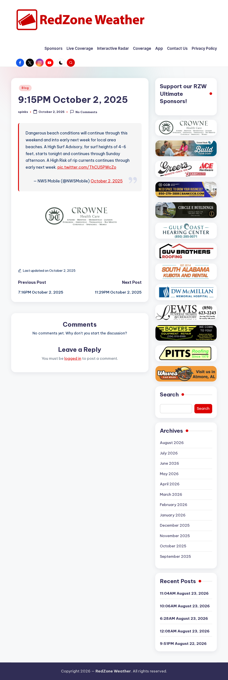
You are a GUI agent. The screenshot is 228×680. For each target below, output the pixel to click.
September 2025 (175, 556)
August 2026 (172, 442)
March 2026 (171, 494)
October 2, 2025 (107, 181)
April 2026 (169, 484)
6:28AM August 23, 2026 (184, 618)
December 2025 (175, 525)
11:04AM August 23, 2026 (184, 593)
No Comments (86, 112)
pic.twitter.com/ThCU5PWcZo (86, 167)
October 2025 (173, 546)
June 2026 (169, 463)
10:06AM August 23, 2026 (185, 606)
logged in (72, 358)
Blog (25, 88)
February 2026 (173, 504)
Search (169, 394)
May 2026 (169, 473)
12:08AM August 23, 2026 (185, 631)
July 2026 (169, 453)
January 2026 (172, 515)
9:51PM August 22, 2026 (183, 643)
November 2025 (175, 535)
